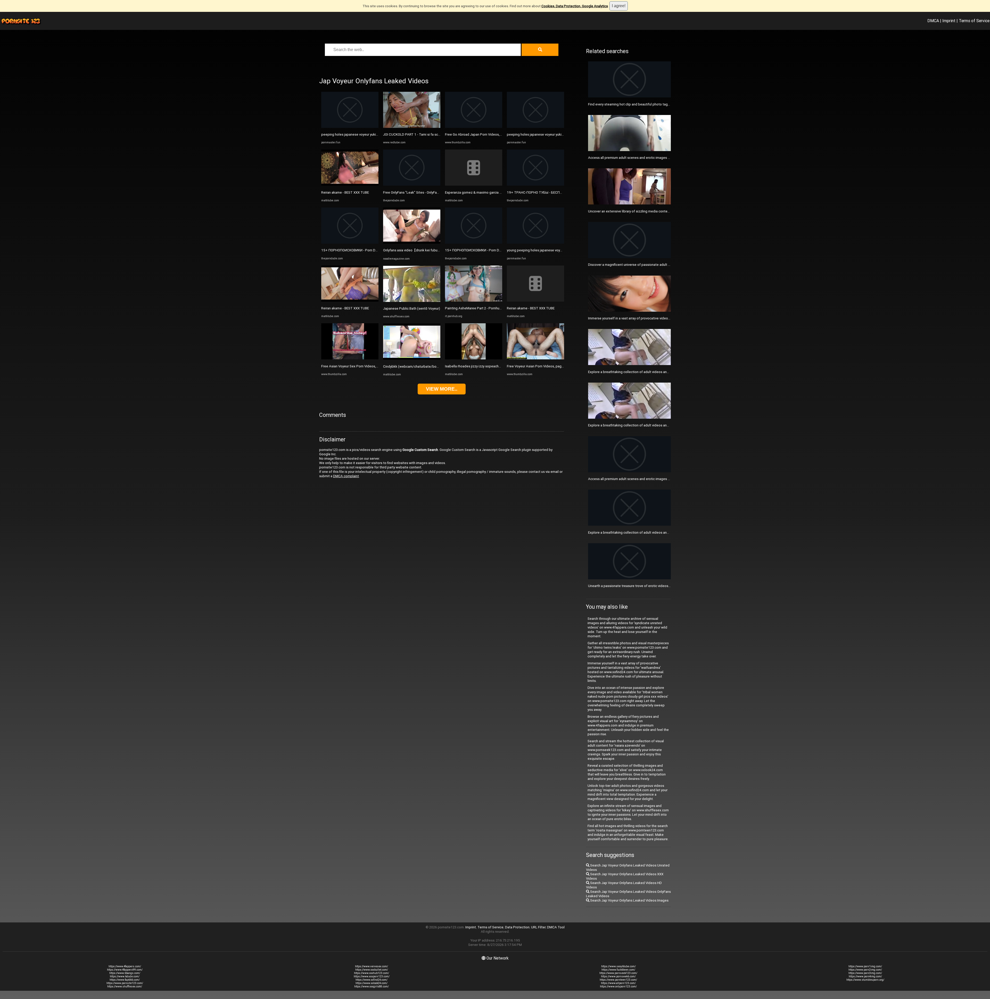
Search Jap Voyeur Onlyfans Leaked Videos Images (629, 900)
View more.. (441, 389)
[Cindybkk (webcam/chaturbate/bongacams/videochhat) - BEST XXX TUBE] (411, 358)
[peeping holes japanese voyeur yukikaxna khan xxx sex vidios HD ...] (535, 127)
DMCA (933, 20)
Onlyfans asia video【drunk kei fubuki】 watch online (423, 250)
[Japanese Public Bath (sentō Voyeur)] (411, 301)
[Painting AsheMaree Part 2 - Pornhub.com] (473, 300)
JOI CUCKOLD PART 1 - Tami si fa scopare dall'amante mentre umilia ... (436, 134)
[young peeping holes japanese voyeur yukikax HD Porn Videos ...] (535, 242)
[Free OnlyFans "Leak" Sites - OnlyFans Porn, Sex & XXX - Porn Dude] (411, 184)
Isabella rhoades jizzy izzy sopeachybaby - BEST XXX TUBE (490, 366)
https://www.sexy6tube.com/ (618, 966)
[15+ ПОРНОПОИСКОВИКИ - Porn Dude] (349, 242)
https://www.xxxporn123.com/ (372, 976)
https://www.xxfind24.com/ (371, 979)
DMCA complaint (346, 476)
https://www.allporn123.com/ (618, 983)
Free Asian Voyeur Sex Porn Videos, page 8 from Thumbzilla (367, 366)
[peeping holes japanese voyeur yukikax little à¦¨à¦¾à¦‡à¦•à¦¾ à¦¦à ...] (349, 127)
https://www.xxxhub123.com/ (371, 973)
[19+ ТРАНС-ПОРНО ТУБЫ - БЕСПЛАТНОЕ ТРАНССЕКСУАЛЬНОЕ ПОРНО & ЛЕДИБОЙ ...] (535, 184)
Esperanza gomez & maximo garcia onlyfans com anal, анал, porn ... (496, 192)
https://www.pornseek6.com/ (618, 976)
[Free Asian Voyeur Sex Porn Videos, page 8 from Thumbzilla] (349, 358)
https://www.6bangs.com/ (124, 973)
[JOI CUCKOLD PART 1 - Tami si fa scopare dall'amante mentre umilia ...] (411, 127)
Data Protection (517, 927)
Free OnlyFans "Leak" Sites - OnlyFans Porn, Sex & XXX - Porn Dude (434, 192)
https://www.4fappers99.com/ (125, 969)
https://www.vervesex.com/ (371, 966)
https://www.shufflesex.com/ (124, 986)
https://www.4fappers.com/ (125, 966)
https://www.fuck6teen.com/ (618, 969)
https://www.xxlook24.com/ (371, 983)
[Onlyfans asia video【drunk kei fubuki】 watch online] (411, 242)
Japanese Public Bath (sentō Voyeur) (411, 308)
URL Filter (538, 927)
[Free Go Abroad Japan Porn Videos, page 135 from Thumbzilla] (473, 127)
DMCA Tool (556, 927)
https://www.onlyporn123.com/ (618, 986)
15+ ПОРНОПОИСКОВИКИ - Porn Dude (351, 250)
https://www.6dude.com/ (124, 976)
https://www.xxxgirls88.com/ (371, 986)
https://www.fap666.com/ (125, 979)
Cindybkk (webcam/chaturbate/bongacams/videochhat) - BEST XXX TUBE (440, 366)
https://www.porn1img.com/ (865, 966)
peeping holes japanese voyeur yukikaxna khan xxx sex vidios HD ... (558, 134)
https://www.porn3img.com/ (865, 973)
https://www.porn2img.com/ (865, 969)
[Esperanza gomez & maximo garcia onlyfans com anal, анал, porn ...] (473, 184)
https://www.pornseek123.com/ (618, 973)
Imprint (948, 20)
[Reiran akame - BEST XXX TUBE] (349, 184)
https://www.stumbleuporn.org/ (865, 979)
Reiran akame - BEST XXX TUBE (345, 192)
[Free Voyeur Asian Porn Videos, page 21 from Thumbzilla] (535, 358)
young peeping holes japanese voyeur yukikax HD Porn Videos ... (556, 250)
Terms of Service (974, 20)
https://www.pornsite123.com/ (124, 983)
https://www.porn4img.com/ (865, 976)
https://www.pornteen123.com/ (618, 979)
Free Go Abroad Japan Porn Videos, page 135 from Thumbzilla (493, 134)
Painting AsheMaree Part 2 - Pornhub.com (477, 308)
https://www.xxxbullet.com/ (371, 969)
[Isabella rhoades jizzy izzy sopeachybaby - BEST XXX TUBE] (473, 358)
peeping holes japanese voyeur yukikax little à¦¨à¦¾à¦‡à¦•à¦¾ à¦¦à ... (371, 134)
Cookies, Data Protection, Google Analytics (574, 6)
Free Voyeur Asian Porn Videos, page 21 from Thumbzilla (550, 366)
